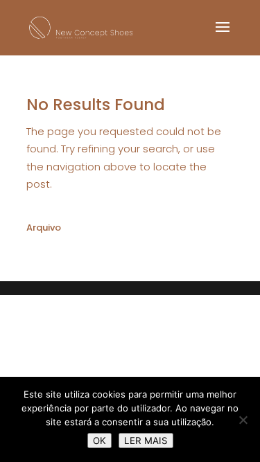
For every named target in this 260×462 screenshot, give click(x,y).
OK (99, 440)
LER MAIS (146, 440)
